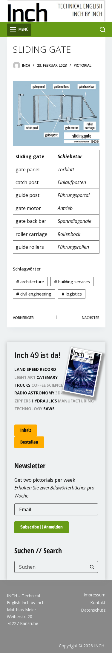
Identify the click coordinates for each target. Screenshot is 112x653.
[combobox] (50, 567)
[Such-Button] (92, 567)
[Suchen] (102, 29)
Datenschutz (93, 610)
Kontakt (97, 602)
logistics (72, 294)
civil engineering (33, 294)
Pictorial (82, 65)
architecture (30, 281)
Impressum (94, 595)
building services (72, 281)
